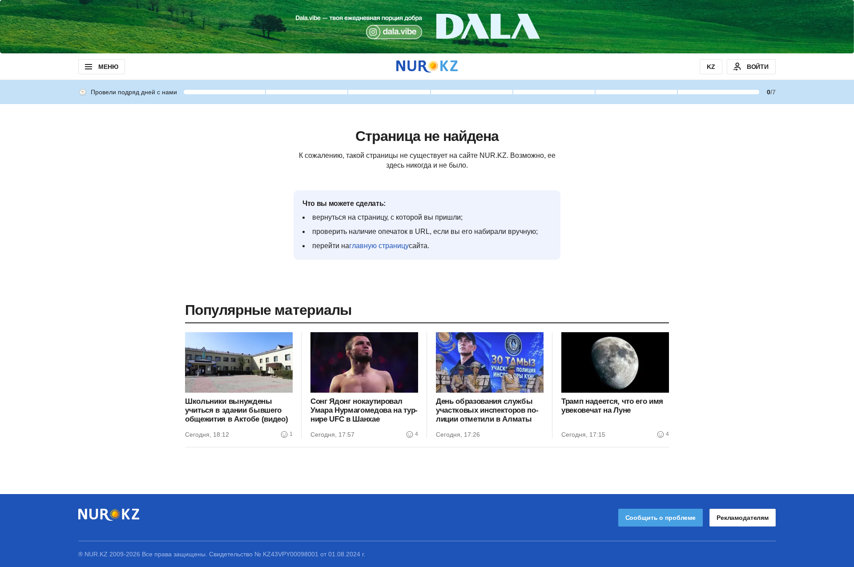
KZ (711, 66)
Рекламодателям (743, 517)
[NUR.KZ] (427, 66)
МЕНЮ (108, 66)
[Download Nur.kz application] (427, 26)
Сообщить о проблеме (660, 517)
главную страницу (379, 245)
